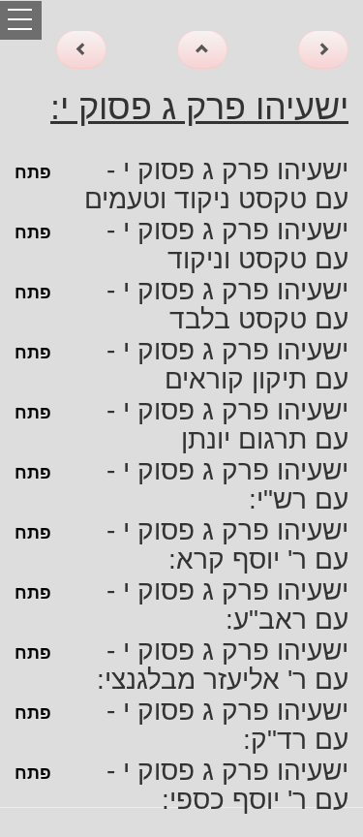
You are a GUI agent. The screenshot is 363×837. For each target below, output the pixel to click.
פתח (33, 172)
